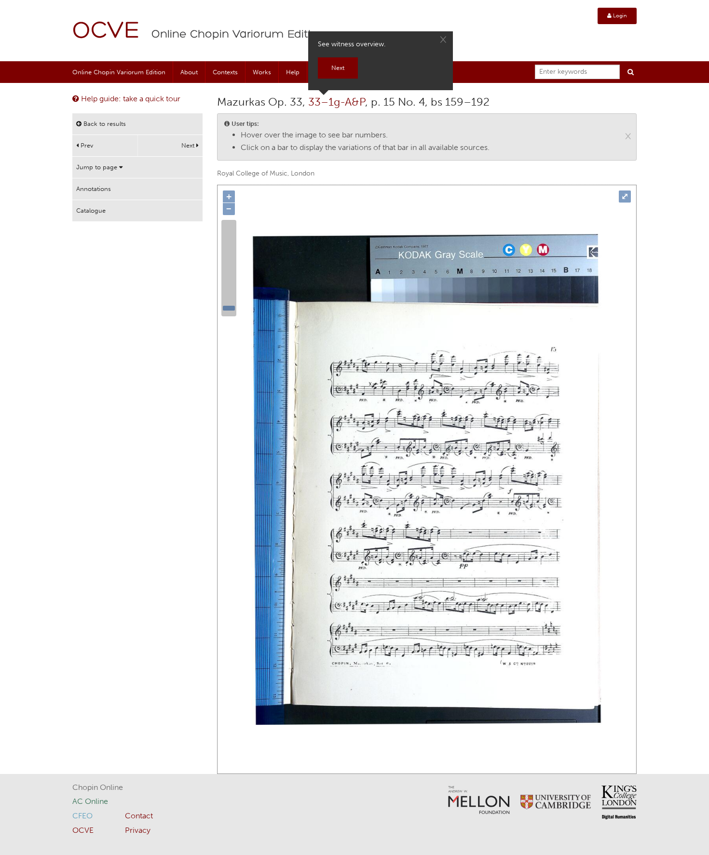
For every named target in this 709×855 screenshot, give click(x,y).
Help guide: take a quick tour (129, 98)
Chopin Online (97, 787)
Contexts (225, 72)
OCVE (106, 31)
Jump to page (97, 167)
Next (188, 145)
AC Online (90, 801)
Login (619, 16)
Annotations (93, 188)
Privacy (137, 830)
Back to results (104, 123)
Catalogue (91, 210)
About (189, 72)
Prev (86, 145)
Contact (139, 815)
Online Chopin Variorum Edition (238, 35)
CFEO (82, 815)
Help (293, 72)
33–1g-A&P (336, 102)
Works (262, 72)
